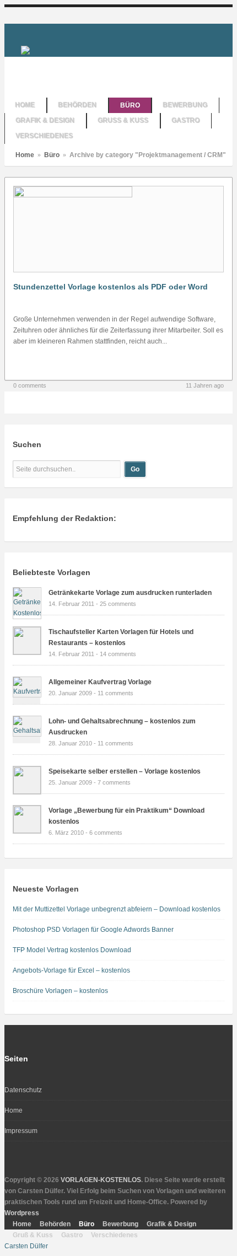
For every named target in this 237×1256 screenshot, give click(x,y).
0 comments (29, 385)
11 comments (115, 693)
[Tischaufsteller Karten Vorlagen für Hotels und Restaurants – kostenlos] (27, 652)
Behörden (55, 1224)
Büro (52, 155)
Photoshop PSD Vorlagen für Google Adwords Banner (93, 929)
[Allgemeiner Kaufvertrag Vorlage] (27, 691)
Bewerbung (120, 1224)
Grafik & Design (171, 1224)
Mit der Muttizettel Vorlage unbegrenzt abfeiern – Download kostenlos (116, 909)
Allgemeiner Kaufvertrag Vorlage (100, 682)
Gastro (72, 1235)
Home (24, 155)
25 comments (118, 603)
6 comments (105, 832)
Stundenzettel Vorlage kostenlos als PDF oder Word (110, 286)
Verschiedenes (114, 1235)
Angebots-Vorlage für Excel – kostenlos (71, 970)
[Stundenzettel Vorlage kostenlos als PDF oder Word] (73, 195)
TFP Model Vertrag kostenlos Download (72, 950)
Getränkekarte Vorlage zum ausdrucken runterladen (130, 593)
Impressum (20, 1131)
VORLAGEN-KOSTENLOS (101, 1180)
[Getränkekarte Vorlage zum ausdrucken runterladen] (27, 613)
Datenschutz (23, 1090)
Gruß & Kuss (33, 1235)
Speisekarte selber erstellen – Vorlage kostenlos (125, 771)
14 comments (118, 654)
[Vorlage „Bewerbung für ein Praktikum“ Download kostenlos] (27, 831)
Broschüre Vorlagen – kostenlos (60, 991)
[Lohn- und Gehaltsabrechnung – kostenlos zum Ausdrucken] (27, 730)
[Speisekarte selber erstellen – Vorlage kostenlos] (27, 792)
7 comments (114, 782)
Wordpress (21, 1213)
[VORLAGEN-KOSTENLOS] (25, 49)
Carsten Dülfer (26, 1246)
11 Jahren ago (205, 385)
